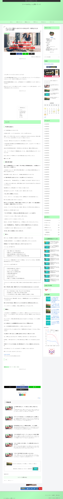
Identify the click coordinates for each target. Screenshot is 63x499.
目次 (21, 107)
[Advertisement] (31, 13)
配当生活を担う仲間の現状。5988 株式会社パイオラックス (55, 318)
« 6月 (45, 117)
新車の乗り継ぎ (22, 112)
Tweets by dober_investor (48, 63)
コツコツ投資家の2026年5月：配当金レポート (55, 323)
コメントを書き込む (22, 477)
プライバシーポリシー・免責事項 (50, 495)
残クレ (21, 114)
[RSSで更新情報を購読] (24, 395)
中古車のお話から (23, 111)
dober (52, 37)
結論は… (21, 115)
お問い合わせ (58, 495)
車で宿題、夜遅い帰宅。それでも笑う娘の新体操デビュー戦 (55, 306)
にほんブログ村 (7, 354)
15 (58, 110)
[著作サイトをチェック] (20, 395)
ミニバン (20, 109)
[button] (32, 54)
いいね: (21, 117)
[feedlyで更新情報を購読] (22, 395)
